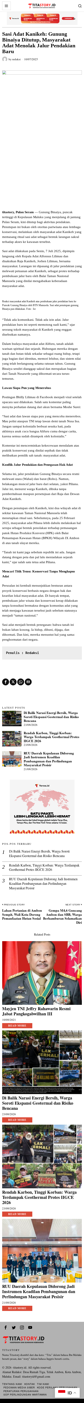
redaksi (16, 59)
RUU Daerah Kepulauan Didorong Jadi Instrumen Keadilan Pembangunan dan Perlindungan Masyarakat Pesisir (49, 759)
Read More (17, 1025)
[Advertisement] (42, 165)
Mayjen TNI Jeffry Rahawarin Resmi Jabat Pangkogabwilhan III (36, 1011)
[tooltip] (5, 681)
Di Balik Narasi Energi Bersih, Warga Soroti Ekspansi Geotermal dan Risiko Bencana (51, 717)
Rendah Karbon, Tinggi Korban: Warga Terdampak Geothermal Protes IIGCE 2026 (51, 737)
